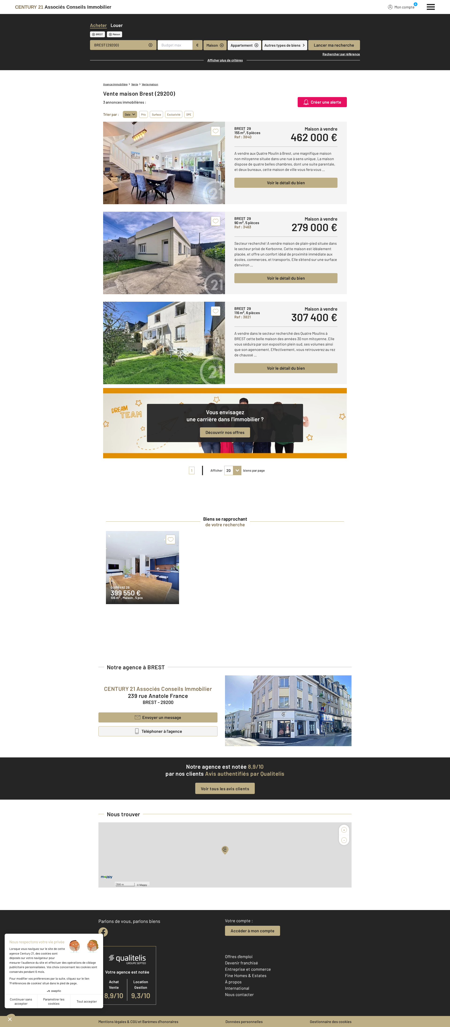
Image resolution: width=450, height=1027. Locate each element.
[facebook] (103, 932)
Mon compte (404, 7)
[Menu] (431, 6)
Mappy (143, 885)
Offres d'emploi (239, 956)
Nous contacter (239, 994)
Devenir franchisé (241, 962)
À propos (233, 981)
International (237, 988)
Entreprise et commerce (248, 969)
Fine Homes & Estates (245, 975)
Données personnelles (244, 1021)
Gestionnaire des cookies (331, 1021)
